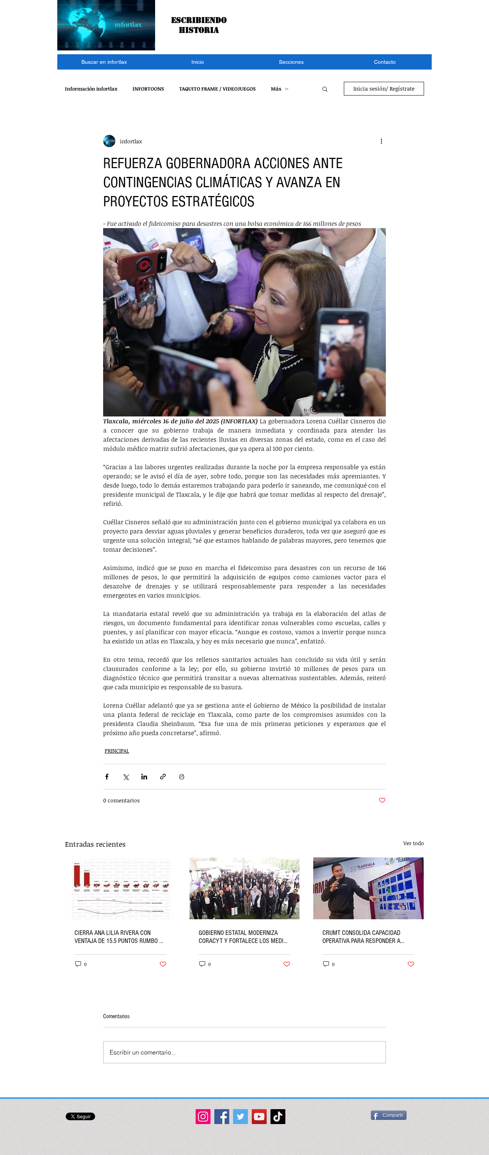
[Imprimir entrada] (181, 776)
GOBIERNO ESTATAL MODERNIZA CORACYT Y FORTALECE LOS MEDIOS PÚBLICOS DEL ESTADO (244, 937)
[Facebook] (221, 1116)
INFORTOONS (148, 89)
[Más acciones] (381, 141)
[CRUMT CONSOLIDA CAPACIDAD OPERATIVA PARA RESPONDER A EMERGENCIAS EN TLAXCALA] (368, 888)
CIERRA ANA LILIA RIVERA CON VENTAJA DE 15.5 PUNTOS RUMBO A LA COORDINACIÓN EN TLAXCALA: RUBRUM (118, 937)
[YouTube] (259, 1116)
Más (276, 89)
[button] (291, 61)
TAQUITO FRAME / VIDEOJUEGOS (217, 89)
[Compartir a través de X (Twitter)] (125, 776)
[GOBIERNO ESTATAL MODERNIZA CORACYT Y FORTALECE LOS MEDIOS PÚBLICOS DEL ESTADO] (244, 888)
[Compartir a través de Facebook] (106, 776)
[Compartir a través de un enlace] (163, 776)
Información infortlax (91, 89)
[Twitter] (240, 1116)
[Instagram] (203, 1116)
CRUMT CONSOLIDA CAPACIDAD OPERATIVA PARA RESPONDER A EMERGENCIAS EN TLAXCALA (361, 937)
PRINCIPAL (117, 750)
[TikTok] (277, 1116)
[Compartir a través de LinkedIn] (144, 776)
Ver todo (413, 843)
